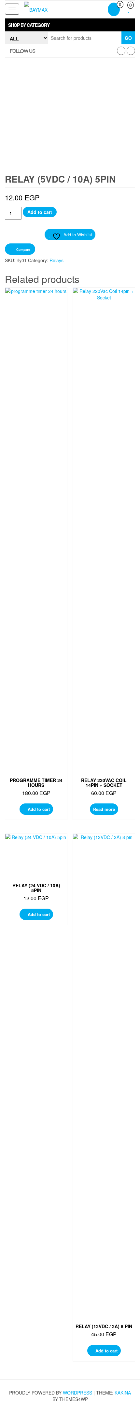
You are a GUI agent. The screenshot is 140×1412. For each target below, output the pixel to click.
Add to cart (39, 212)
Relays (56, 260)
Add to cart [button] (39, 809)
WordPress (77, 1392)
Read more (104, 809)
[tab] (70, 24)
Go (128, 38)
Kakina (123, 1392)
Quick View (38, 299)
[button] (70, 24)
